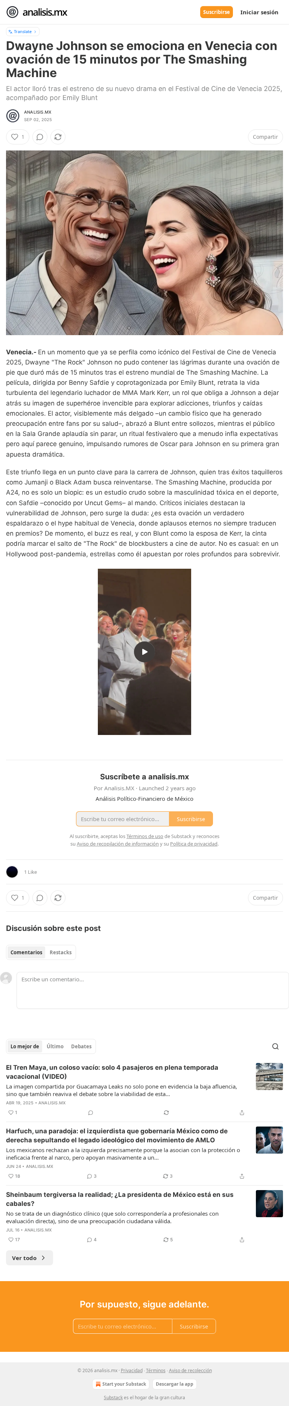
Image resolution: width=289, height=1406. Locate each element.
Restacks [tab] (60, 952)
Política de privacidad (194, 843)
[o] (144, 651)
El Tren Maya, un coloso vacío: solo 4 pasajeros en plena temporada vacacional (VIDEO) (112, 1072)
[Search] (275, 1046)
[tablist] (41, 952)
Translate (23, 31)
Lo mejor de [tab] (25, 1046)
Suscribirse (216, 12)
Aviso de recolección (190, 1370)
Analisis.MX (37, 112)
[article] (144, 1090)
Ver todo (24, 1258)
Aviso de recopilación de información (118, 843)
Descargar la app (174, 1384)
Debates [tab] (81, 1046)
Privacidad (132, 1370)
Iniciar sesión (259, 12)
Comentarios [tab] (26, 952)
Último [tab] (55, 1046)
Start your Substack (124, 1384)
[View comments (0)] (39, 136)
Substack (113, 1397)
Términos (156, 1370)
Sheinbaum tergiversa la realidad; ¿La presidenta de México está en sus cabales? (120, 1199)
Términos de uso (144, 836)
